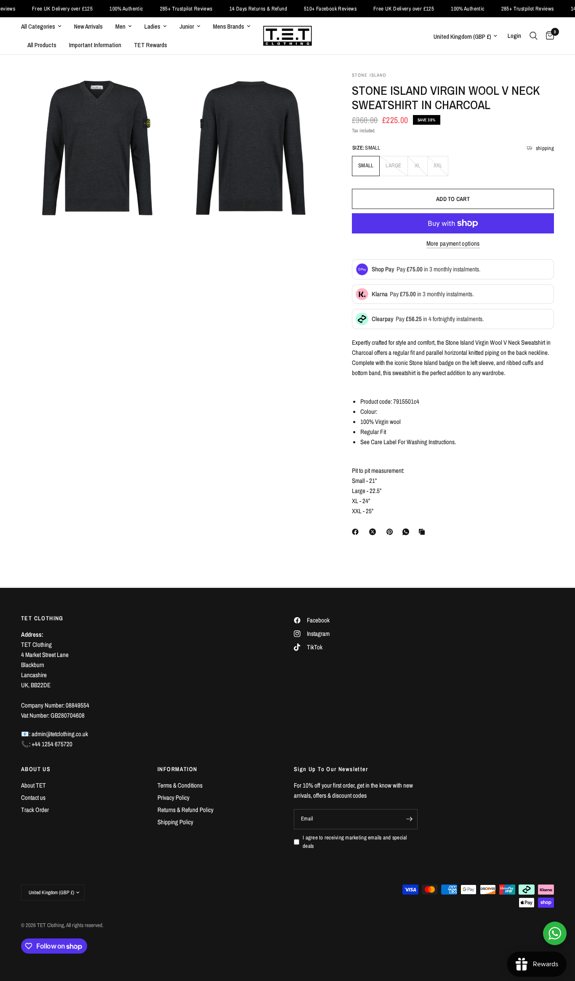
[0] (548, 35)
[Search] (533, 35)
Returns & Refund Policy (185, 809)
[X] (374, 532)
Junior (186, 26)
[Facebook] (357, 532)
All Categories (38, 26)
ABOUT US (36, 769)
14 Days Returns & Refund (242, 8)
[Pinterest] (391, 532)
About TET (33, 785)
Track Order (35, 809)
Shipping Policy (175, 822)
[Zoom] (156, 89)
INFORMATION (177, 769)
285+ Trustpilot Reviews (170, 8)
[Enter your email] (409, 819)
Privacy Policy (173, 797)
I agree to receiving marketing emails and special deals (355, 842)
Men (120, 26)
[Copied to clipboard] (423, 532)
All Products (41, 44)
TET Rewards (150, 44)
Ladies (152, 26)
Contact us (33, 797)
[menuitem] (44, 26)
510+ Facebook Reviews (314, 8)
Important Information (95, 44)
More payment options (453, 243)
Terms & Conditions (179, 785)
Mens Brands (228, 26)
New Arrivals (88, 26)
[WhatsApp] (407, 532)
